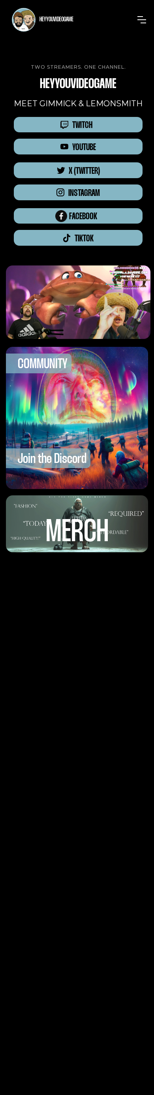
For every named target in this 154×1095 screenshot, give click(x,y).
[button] (141, 19)
